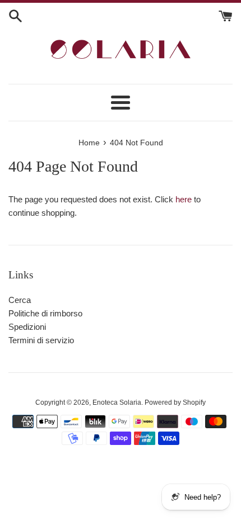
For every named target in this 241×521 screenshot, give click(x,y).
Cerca (19, 300)
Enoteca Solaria (116, 402)
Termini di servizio (41, 340)
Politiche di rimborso (45, 313)
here (183, 199)
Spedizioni (27, 326)
